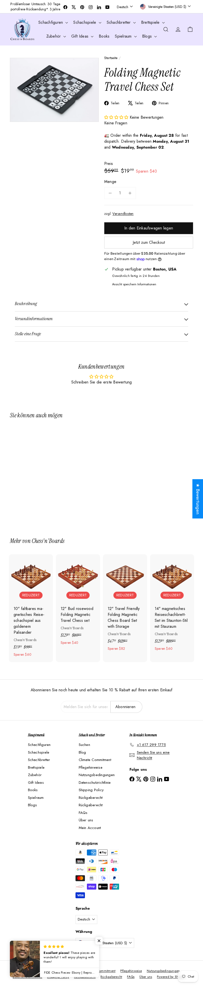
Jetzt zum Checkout (149, 242)
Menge (110, 181)
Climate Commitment (95, 760)
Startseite (110, 57)
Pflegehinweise (90, 767)
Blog (82, 752)
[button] (117, 117)
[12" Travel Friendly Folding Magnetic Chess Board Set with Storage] (125, 605)
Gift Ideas (80, 36)
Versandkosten (122, 213)
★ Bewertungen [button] (198, 498)
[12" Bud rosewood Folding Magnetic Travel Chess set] (78, 602)
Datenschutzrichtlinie (95, 782)
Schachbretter (119, 22)
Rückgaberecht (91, 797)
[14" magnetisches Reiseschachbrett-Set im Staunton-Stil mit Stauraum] (172, 605)
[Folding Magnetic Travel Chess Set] (23, 474)
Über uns (86, 820)
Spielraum (124, 36)
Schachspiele (85, 22)
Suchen (84, 744)
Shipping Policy (91, 790)
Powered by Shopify (171, 976)
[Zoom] (54, 90)
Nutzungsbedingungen (97, 775)
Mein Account (90, 827)
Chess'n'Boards (48, 541)
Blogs (147, 36)
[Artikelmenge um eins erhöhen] (130, 193)
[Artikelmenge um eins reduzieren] (110, 193)
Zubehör (54, 36)
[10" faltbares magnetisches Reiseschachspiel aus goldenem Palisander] (31, 608)
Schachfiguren (51, 22)
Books (104, 36)
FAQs (83, 812)
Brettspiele (151, 22)
